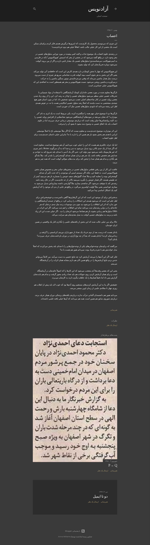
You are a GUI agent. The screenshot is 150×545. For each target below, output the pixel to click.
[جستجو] (34, 8)
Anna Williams (64, 536)
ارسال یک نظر (112, 325)
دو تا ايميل (100, 496)
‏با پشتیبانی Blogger (72, 531)
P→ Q (112, 465)
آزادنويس (98, 8)
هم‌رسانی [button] (113, 310)
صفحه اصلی (102, 16)
